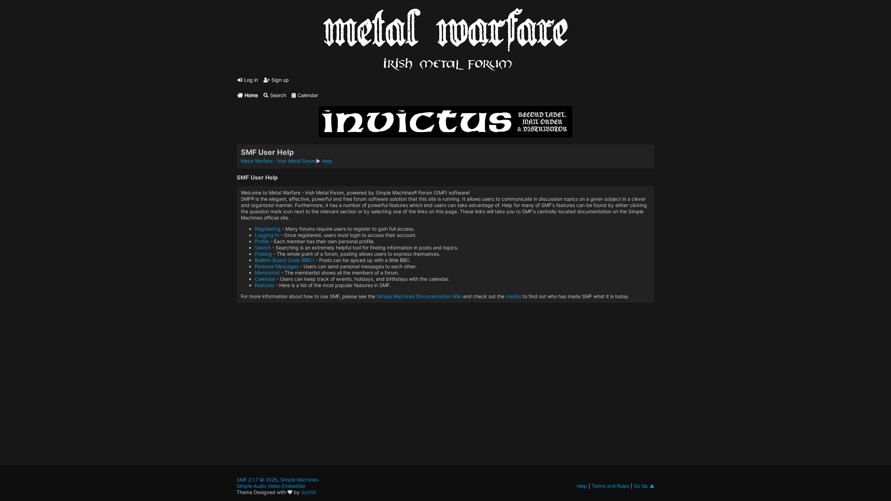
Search (263, 247)
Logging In (267, 235)
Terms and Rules (610, 486)
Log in (251, 80)
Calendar (265, 279)
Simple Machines (299, 480)
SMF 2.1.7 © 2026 (257, 480)
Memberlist (267, 273)
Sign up (280, 80)
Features (264, 285)
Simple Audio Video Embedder (271, 486)
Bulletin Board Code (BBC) (284, 260)
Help (582, 486)
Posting (263, 254)
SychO (308, 492)
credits (513, 296)
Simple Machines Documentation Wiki (419, 296)
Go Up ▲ (644, 486)
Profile (262, 241)
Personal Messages (277, 266)
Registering (268, 229)
